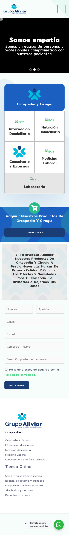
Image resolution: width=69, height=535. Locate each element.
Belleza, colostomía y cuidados (24, 481)
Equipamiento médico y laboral (24, 485)
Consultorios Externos (19, 164)
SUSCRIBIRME (17, 385)
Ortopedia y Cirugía (34, 104)
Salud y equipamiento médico (23, 476)
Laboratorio (34, 186)
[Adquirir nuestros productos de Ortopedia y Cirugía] (34, 208)
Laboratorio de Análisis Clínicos (25, 459)
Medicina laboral (49, 161)
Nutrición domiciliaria (49, 129)
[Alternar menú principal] (61, 9)
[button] (30, 69)
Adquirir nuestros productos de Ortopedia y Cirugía (35, 218)
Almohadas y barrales (19, 490)
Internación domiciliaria (19, 131)
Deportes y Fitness (17, 495)
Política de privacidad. (20, 375)
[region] (34, 45)
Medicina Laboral (15, 455)
